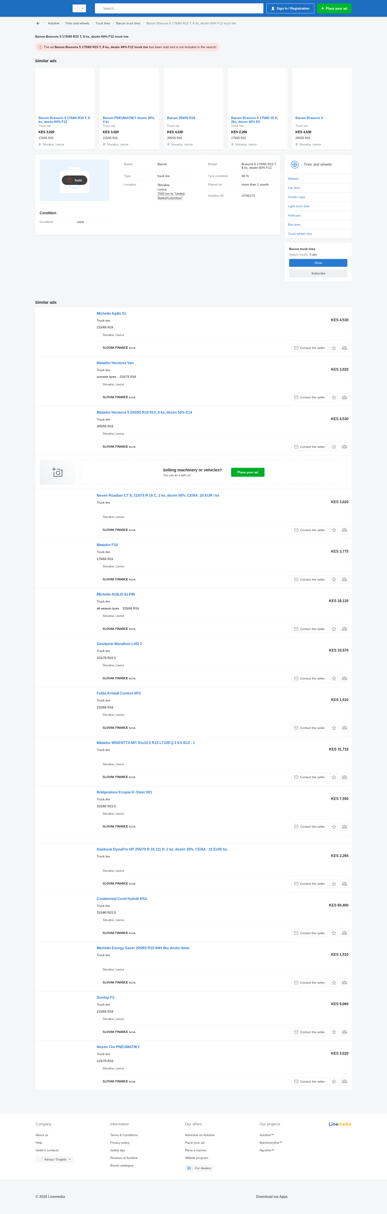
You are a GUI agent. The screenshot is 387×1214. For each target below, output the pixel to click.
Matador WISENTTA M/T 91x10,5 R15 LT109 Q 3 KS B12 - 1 (146, 743)
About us (42, 1135)
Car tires (294, 188)
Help (39, 1142)
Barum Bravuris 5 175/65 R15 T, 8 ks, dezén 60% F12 (64, 120)
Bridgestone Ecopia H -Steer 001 (124, 792)
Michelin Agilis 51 (111, 313)
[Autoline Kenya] (51, 8)
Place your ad (247, 472)
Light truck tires (299, 206)
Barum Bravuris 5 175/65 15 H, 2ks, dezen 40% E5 (254, 120)
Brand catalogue (121, 1165)
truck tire (163, 176)
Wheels (293, 178)
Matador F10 (107, 545)
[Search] (99, 8)
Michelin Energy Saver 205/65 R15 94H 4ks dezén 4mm (143, 948)
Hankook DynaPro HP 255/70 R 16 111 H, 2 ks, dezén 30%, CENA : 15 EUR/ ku (162, 849)
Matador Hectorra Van (115, 363)
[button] (334, 348)
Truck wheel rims (300, 233)
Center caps (296, 197)
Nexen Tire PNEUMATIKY (118, 1047)
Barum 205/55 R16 (181, 118)
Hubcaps (294, 215)
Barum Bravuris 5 (309, 118)
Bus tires (294, 224)
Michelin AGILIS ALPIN (116, 594)
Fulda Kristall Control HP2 (119, 693)
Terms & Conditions (124, 1135)
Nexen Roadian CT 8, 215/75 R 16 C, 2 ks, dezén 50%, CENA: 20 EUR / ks (158, 495)
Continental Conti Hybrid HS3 (122, 899)
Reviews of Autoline (124, 1158)
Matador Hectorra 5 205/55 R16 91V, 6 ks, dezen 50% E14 (144, 412)
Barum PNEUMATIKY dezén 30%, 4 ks (129, 120)
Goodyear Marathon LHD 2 (119, 644)
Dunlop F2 (105, 997)
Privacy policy (119, 1142)
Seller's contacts (47, 1150)
